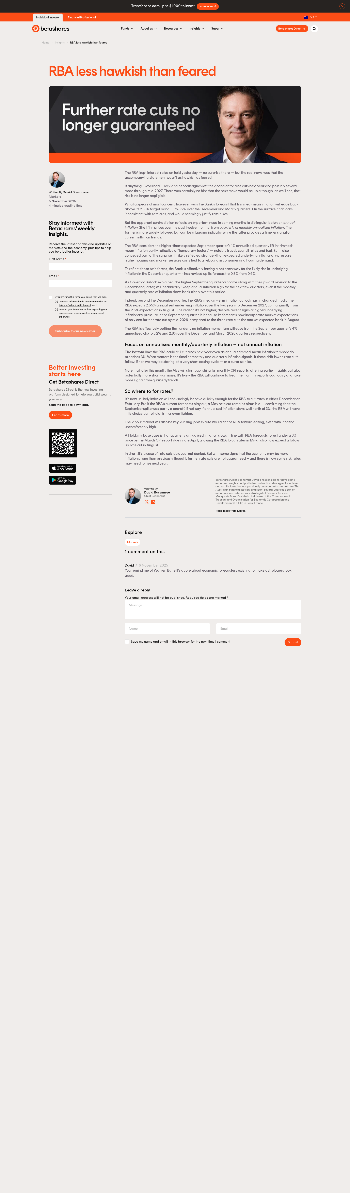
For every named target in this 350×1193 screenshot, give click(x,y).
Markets (55, 197)
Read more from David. (230, 511)
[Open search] (314, 28)
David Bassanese (76, 192)
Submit (293, 642)
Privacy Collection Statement (75, 305)
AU (311, 17)
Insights (60, 42)
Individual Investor (48, 17)
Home (45, 42)
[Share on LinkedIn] (153, 501)
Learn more (205, 6)
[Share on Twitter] (146, 501)
